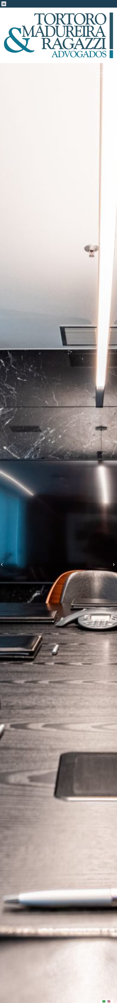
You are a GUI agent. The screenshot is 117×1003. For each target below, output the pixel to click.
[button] (3, 3)
